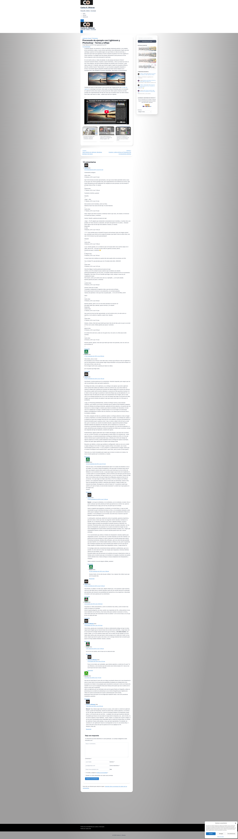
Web (111, 769)
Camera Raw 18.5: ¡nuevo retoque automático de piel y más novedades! (146, 61)
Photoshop (95, 38)
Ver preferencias (231, 833)
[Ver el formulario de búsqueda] (82, 20)
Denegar (221, 833)
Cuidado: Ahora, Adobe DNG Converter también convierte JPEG (146, 67)
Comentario (88, 758)
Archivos (140, 109)
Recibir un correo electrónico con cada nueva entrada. (99, 775)
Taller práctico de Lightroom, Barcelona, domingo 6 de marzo (92, 152)
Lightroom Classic (86, 38)
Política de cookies (220, 836)
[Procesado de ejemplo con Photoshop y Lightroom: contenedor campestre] (90, 130)
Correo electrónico (115, 765)
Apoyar (84, 15)
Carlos (86, 168)
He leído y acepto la (97, 772)
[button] (235, 823)
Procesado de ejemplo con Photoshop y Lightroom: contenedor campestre (88, 137)
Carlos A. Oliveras (89, 623)
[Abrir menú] (82, 31)
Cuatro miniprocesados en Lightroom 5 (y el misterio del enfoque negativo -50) (106, 137)
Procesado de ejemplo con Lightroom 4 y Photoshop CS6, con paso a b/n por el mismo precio (123, 138)
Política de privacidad (102, 772)
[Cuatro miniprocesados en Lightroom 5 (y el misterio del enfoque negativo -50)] (106, 130)
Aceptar (211, 833)
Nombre (112, 761)
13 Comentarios (86, 46)
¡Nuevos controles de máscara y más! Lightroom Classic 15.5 (146, 49)
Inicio (84, 13)
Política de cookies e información (97, 826)
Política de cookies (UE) (86, 828)
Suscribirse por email (147, 41)
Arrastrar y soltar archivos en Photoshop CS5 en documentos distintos (120, 152)
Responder (87, 349)
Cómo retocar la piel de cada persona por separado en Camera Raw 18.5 (146, 55)
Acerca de (85, 16)
